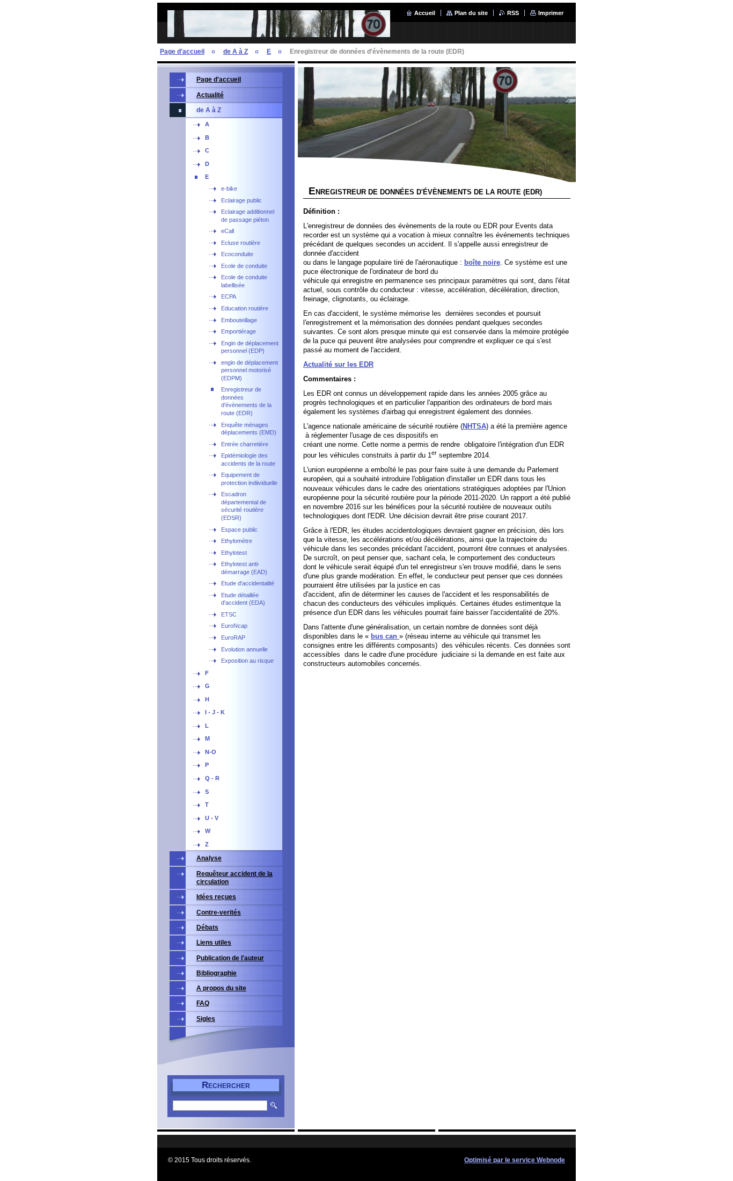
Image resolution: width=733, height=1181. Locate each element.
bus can (385, 636)
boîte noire (482, 262)
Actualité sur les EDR (338, 364)
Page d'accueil (182, 51)
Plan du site (471, 13)
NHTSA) (475, 426)
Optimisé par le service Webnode (514, 1160)
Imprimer (550, 13)
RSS (513, 13)
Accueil (424, 13)
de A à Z (235, 51)
